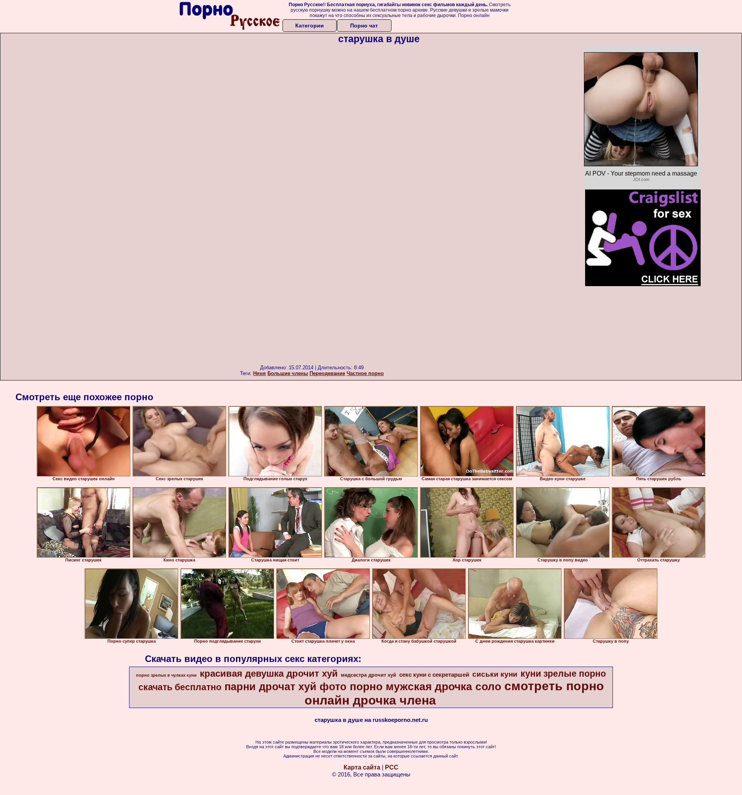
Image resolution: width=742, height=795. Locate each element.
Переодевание (327, 373)
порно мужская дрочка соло (425, 687)
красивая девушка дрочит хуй (269, 673)
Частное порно (365, 373)
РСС (391, 767)
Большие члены (287, 373)
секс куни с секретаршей (434, 675)
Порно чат (364, 25)
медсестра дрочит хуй (368, 675)
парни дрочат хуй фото (286, 687)
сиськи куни (494, 674)
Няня (259, 373)
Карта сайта (362, 767)
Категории (309, 25)
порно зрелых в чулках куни (166, 675)
